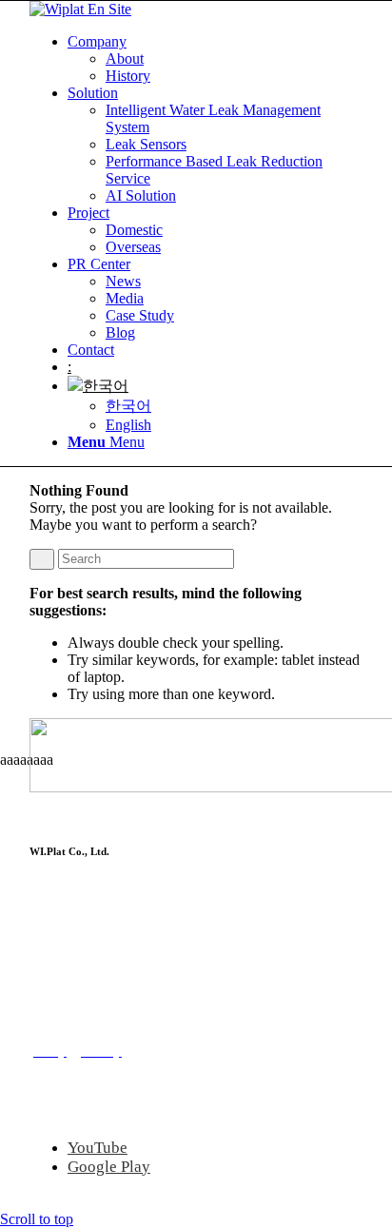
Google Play (109, 1167)
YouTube (97, 1148)
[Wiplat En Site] (80, 9)
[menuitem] (215, 59)
